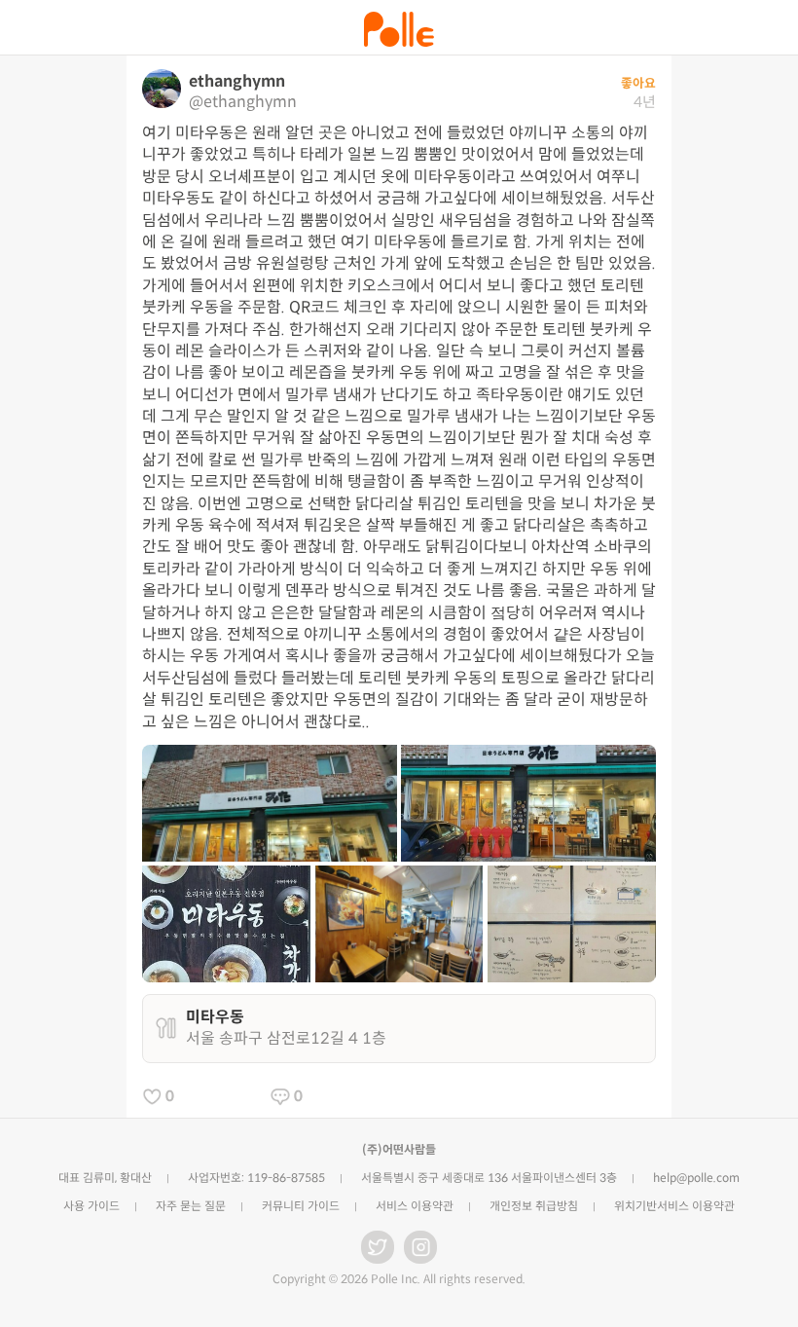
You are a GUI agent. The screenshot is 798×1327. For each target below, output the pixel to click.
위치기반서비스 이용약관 (674, 1205)
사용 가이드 (91, 1205)
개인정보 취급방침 (534, 1205)
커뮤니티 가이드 (301, 1205)
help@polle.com (696, 1177)
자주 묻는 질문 (191, 1205)
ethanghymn (237, 81)
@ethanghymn (243, 102)
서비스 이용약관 (414, 1205)
